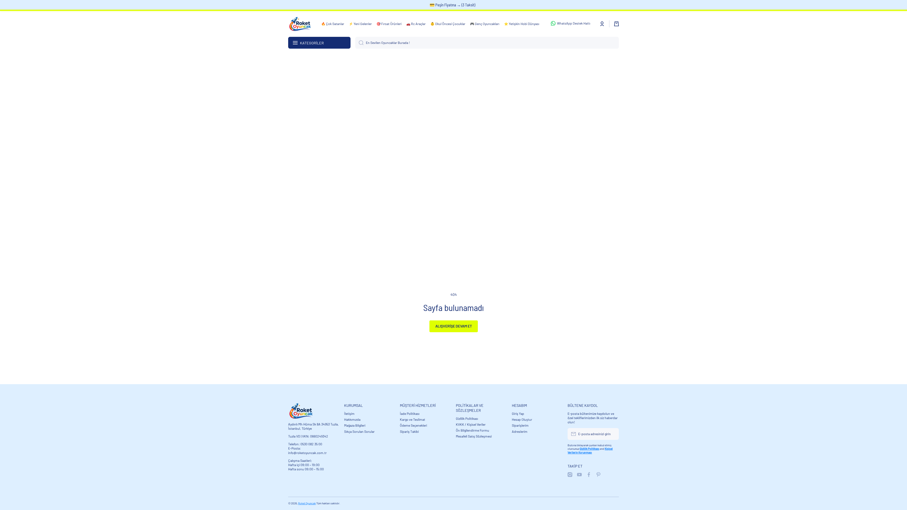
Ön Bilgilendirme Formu (472, 430)
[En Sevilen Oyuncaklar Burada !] (359, 43)
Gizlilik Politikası (467, 418)
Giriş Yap (518, 414)
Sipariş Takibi (409, 431)
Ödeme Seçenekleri (413, 425)
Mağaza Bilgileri (354, 425)
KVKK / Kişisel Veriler (471, 424)
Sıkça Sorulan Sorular (359, 431)
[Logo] (300, 24)
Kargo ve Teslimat (412, 419)
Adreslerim (519, 431)
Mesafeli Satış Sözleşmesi (474, 436)
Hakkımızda (352, 419)
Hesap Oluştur (522, 419)
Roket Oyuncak (307, 503)
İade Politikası (409, 414)
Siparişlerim (520, 425)
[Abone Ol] (613, 434)
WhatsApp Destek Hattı (573, 23)
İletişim (349, 414)
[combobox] (487, 43)
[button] (616, 23)
